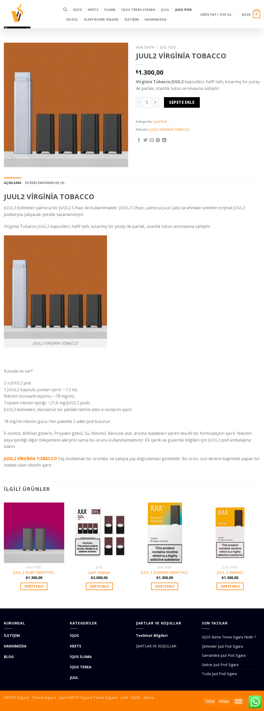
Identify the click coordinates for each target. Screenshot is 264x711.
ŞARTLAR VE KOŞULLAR (156, 646)
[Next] (260, 549)
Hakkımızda (156, 19)
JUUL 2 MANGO (230, 572)
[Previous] (4, 549)
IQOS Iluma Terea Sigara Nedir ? (229, 637)
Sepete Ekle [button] (34, 586)
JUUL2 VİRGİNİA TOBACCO (170, 129)
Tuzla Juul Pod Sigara (219, 673)
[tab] (12, 182)
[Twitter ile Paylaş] (145, 140)
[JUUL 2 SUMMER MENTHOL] (165, 531)
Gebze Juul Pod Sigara (220, 664)
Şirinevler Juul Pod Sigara (222, 646)
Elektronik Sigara (101, 19)
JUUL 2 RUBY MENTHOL (34, 572)
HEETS (93, 9)
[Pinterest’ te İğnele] (158, 140)
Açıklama (12, 182)
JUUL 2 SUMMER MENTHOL (164, 572)
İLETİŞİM (132, 19)
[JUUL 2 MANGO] (230, 531)
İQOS (77, 9)
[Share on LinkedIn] (164, 140)
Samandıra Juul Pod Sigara (224, 655)
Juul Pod (183, 9)
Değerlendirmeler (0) (44, 182)
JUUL (165, 9)
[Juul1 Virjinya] (99, 531)
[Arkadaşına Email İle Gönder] (152, 140)
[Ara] (65, 9)
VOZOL (72, 19)
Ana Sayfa (145, 47)
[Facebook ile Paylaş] (139, 140)
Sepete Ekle (181, 102)
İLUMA (110, 9)
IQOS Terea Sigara (138, 9)
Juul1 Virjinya (99, 572)
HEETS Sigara (16, 697)
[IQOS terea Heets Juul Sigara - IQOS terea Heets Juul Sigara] (29, 14)
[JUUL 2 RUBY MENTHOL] (34, 531)
